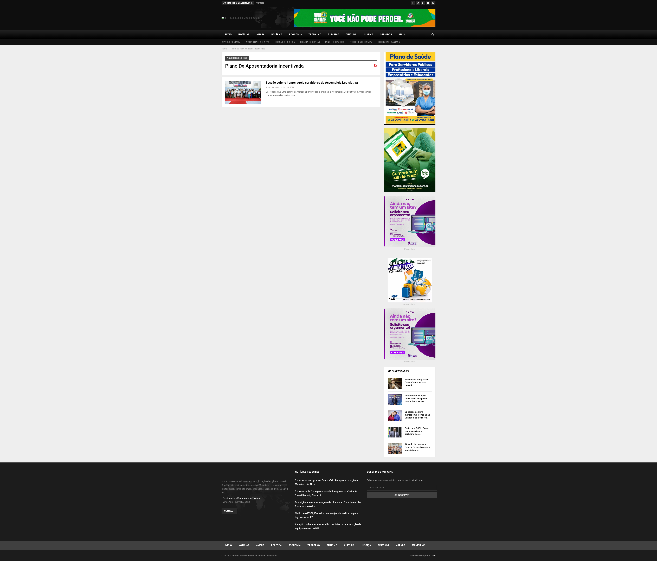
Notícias (243, 34)
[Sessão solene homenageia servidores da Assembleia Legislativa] (243, 92)
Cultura (351, 34)
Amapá (260, 34)
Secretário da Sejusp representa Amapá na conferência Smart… (416, 398)
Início (228, 34)
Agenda (400, 545)
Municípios (419, 545)
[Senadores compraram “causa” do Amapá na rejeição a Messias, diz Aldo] (395, 383)
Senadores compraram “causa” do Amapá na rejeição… (416, 382)
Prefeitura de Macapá (361, 42)
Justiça (368, 34)
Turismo (333, 34)
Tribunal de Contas (310, 42)
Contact (229, 511)
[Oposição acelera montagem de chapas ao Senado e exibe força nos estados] (395, 415)
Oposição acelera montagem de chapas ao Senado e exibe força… (417, 415)
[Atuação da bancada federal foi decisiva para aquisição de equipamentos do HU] (395, 448)
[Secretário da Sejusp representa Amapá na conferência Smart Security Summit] (395, 399)
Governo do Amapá (231, 42)
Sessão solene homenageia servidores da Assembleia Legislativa (312, 82)
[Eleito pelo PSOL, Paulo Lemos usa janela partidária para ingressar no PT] (395, 432)
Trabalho (314, 34)
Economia (295, 34)
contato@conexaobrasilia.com (244, 498)
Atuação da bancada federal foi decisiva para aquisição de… (417, 447)
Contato (260, 3)
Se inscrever (402, 495)
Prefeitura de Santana (388, 42)
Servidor (386, 34)
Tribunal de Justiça (284, 42)
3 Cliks (432, 555)
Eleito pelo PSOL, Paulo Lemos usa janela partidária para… (416, 431)
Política (276, 34)
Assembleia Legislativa (257, 42)
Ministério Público (334, 42)
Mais (402, 34)
